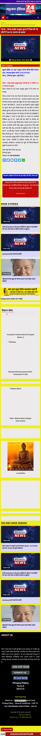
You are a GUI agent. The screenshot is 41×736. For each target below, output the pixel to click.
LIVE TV (35, 703)
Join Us (34, 706)
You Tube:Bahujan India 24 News (17, 706)
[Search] (38, 17)
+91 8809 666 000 (25, 717)
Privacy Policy (7, 703)
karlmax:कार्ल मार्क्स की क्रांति (12, 254)
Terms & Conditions (22, 703)
